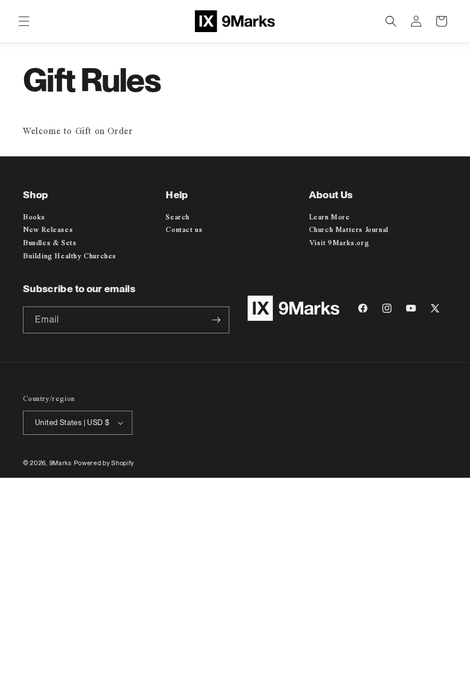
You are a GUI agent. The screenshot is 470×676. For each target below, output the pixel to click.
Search (178, 217)
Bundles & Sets (49, 243)
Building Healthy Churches (69, 256)
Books (34, 217)
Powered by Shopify (104, 463)
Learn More (329, 217)
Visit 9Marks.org (339, 243)
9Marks (60, 463)
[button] (24, 21)
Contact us (184, 230)
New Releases (48, 230)
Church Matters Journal (349, 230)
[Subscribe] (216, 319)
